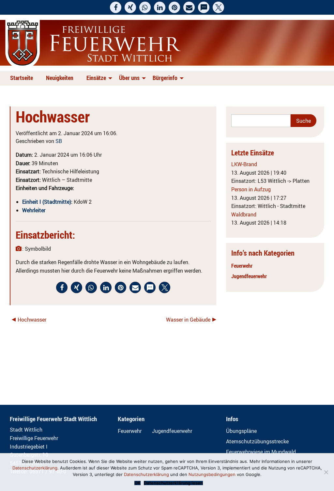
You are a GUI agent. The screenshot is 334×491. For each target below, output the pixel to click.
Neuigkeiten (59, 78)
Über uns (129, 78)
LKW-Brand (244, 164)
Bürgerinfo (165, 78)
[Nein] (326, 472)
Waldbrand (243, 214)
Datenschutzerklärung (34, 467)
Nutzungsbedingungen (212, 474)
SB (58, 141)
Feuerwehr (241, 265)
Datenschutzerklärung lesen (173, 483)
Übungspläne (241, 431)
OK (137, 483)
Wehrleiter (33, 210)
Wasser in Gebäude (188, 319)
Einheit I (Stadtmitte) (46, 201)
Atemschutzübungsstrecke (257, 441)
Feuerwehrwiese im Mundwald (261, 451)
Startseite (21, 78)
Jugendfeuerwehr (249, 276)
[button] (115, 7)
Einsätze (96, 78)
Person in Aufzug (251, 189)
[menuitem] (23, 78)
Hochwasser (32, 319)
